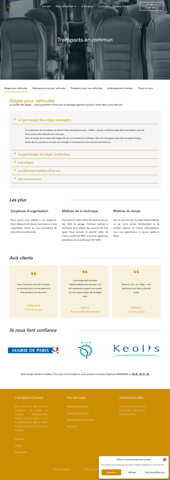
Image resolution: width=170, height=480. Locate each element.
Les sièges (25, 162)
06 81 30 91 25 (140, 374)
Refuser (132, 472)
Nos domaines (64, 6)
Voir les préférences (155, 472)
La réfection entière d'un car (39, 170)
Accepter (111, 472)
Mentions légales (62, 469)
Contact (102, 6)
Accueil (46, 6)
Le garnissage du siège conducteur (44, 154)
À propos (87, 6)
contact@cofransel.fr (129, 429)
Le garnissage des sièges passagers (44, 120)
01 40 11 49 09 (126, 421)
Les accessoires (29, 179)
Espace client (120, 6)
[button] (164, 459)
